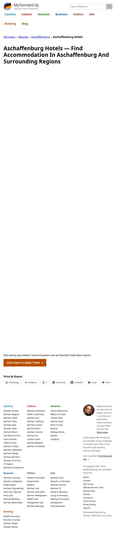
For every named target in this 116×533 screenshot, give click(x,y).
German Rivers (11, 432)
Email (94, 382)
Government (33, 481)
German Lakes (10, 428)
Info (53, 473)
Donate (86, 494)
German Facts (57, 477)
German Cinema (34, 432)
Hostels (54, 435)
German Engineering (13, 488)
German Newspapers (37, 495)
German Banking (12, 499)
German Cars (33, 417)
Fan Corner (88, 484)
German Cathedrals (13, 449)
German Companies (13, 481)
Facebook (60, 382)
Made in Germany (35, 414)
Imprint (86, 508)
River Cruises (57, 425)
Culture (31, 406)
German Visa (33, 488)
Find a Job (8, 495)
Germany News (58, 506)
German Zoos (57, 421)
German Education (36, 492)
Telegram (32, 382)
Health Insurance (12, 516)
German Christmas (36, 446)
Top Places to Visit (12, 435)
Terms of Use (89, 501)
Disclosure (88, 497)
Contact (86, 480)
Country (8, 406)
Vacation (56, 406)
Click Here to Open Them (25, 362)
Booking (8, 511)
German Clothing (35, 421)
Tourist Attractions (59, 410)
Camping (55, 439)
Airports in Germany (60, 481)
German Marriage (35, 506)
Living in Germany (59, 495)
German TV (56, 488)
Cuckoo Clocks (33, 439)
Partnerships (89, 491)
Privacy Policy (89, 504)
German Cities (10, 421)
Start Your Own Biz (12, 492)
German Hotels (11, 523)
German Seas (10, 425)
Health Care (32, 499)
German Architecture (13, 467)
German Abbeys (11, 453)
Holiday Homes (58, 432)
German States (11, 417)
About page (102, 432)
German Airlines (58, 484)
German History (11, 410)
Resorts (54, 428)
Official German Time (93, 487)
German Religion (35, 442)
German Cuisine (34, 425)
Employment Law (35, 502)
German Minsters (12, 457)
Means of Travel (58, 414)
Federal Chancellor (36, 477)
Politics (31, 473)
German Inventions (36, 410)
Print (108, 382)
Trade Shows (10, 484)
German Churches (12, 460)
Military (30, 484)
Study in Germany (59, 492)
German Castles (11, 446)
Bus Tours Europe (12, 519)
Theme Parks (57, 417)
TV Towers (8, 464)
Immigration (56, 502)
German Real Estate (13, 502)
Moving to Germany (60, 499)
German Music (34, 428)
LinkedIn (78, 382)
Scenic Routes (10, 439)
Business (9, 473)
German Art (32, 435)
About (86, 477)
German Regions (11, 414)
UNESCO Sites (10, 442)
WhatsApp (14, 382)
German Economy (12, 477)
